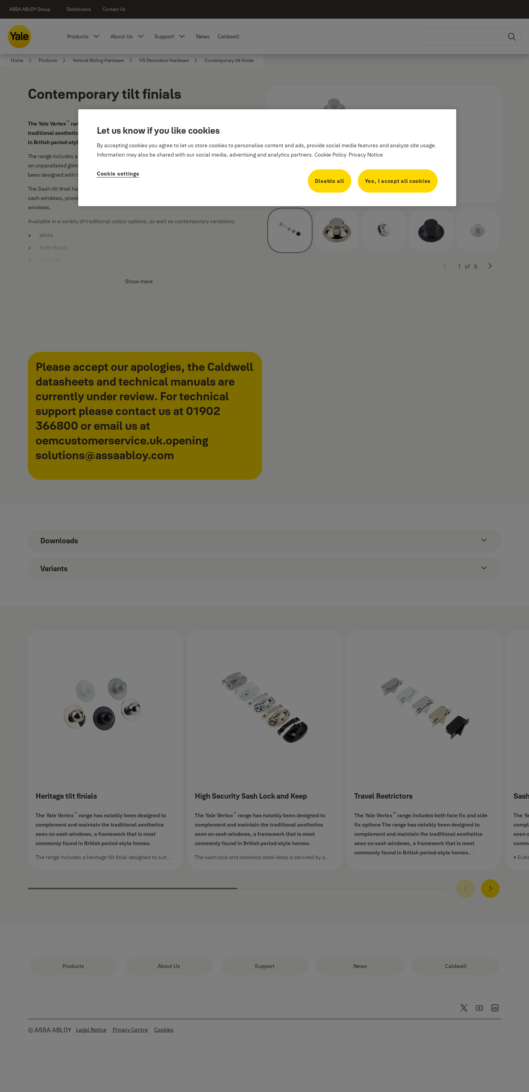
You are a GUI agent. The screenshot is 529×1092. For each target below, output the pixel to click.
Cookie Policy (330, 154)
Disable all (329, 180)
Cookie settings (118, 173)
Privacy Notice (366, 154)
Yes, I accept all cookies (398, 180)
